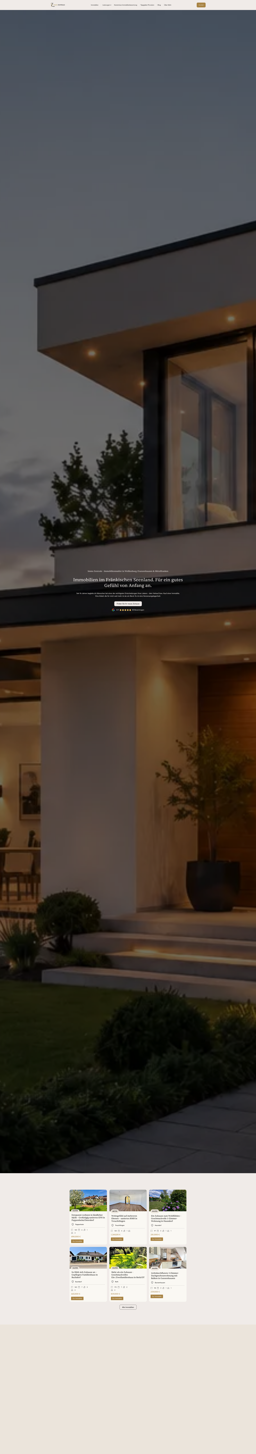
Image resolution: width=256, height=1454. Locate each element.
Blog (159, 5)
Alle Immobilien (128, 1307)
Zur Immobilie (77, 1241)
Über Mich (167, 5)
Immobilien (94, 5)
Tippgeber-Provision (147, 5)
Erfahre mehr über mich (81, 1392)
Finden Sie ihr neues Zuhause (128, 604)
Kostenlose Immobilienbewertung (125, 5)
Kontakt (201, 5)
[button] (106, 5)
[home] (57, 5)
